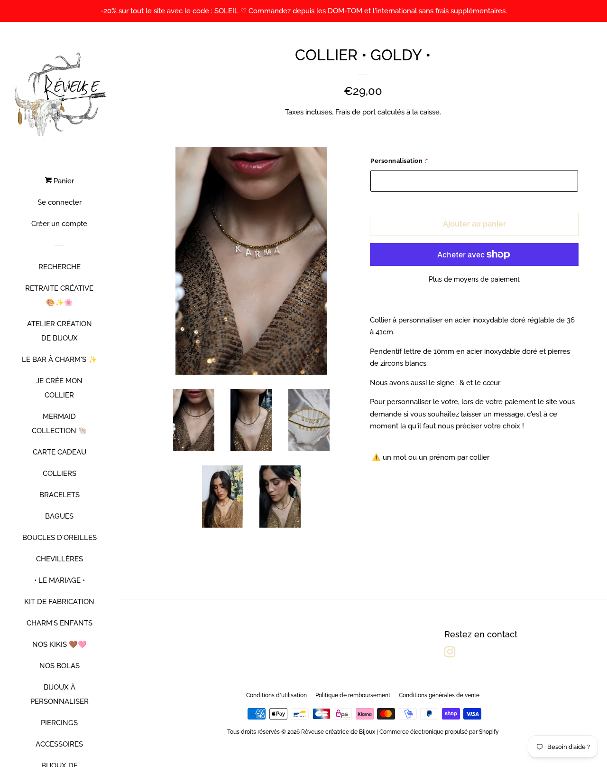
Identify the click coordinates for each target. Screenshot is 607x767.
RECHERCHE (59, 267)
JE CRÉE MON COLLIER (59, 388)
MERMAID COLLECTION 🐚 (59, 423)
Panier (63, 181)
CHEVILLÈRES (59, 559)
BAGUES (59, 516)
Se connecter (59, 202)
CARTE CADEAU (59, 452)
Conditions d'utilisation (276, 695)
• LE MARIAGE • (59, 580)
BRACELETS (59, 495)
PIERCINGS (59, 723)
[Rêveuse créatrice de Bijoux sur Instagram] (450, 654)
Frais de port (355, 112)
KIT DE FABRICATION (59, 601)
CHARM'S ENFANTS (59, 623)
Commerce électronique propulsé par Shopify (439, 732)
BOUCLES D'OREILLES (59, 537)
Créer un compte (59, 223)
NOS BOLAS (59, 666)
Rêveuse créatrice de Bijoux (338, 732)
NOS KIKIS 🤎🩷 (59, 644)
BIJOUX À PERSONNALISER (59, 694)
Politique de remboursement (352, 695)
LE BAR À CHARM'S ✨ (59, 359)
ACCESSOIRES (59, 744)
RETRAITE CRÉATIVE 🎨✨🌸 (59, 295)
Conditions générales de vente (439, 695)
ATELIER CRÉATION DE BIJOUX (59, 331)
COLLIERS (59, 473)
